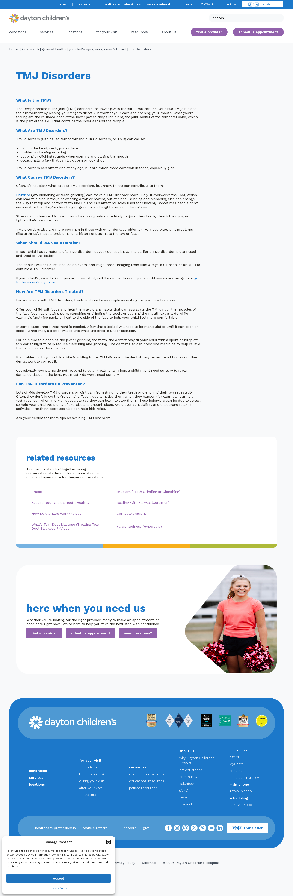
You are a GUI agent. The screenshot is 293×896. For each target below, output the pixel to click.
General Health (54, 49)
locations (75, 32)
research (186, 804)
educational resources (146, 781)
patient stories (190, 770)
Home (14, 49)
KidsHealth (30, 49)
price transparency (244, 778)
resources (139, 32)
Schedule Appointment (258, 32)
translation (268, 4)
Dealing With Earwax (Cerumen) (143, 503)
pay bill (189, 4)
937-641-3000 (240, 791)
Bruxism (23, 195)
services (46, 32)
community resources (146, 774)
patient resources (143, 788)
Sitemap (149, 863)
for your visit (106, 32)
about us (187, 751)
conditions (17, 32)
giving (183, 790)
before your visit (92, 774)
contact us (228, 4)
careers (84, 4)
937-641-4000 (240, 805)
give (63, 4)
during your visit (91, 781)
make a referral (158, 4)
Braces (37, 492)
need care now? (138, 633)
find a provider (209, 32)
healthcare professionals (122, 4)
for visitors (87, 795)
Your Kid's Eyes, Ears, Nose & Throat (97, 49)
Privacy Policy (58, 888)
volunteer (186, 784)
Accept (58, 878)
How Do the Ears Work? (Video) (57, 513)
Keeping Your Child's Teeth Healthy (60, 503)
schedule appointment (90, 633)
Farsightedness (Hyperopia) (139, 527)
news (183, 797)
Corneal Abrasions (131, 513)
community (188, 777)
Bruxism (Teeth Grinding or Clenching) (148, 492)
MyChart (207, 4)
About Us (169, 32)
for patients (88, 767)
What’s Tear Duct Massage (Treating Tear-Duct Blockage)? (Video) (66, 526)
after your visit (90, 788)
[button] (108, 842)
